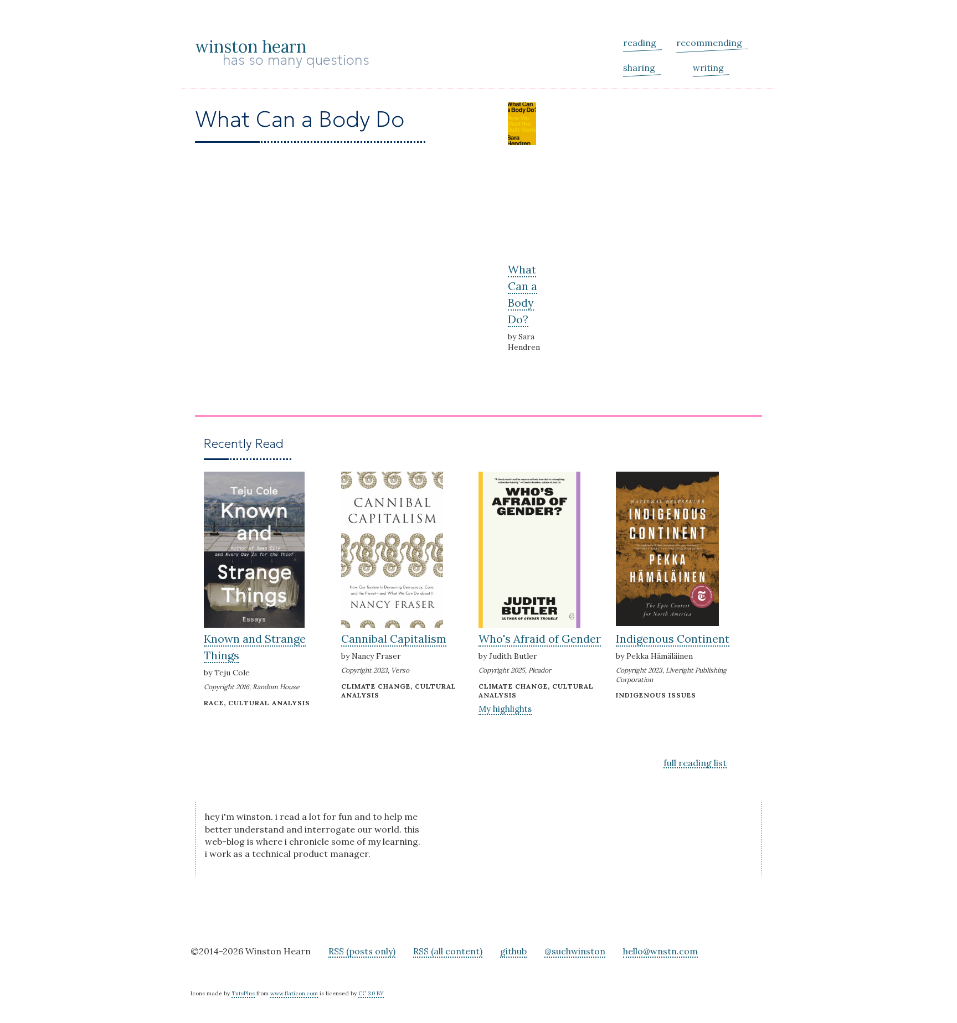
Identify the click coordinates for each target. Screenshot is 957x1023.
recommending (709, 42)
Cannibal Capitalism (393, 638)
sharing (639, 67)
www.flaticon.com (294, 993)
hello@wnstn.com (660, 951)
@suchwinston (574, 951)
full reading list (695, 763)
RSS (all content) (447, 951)
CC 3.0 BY (371, 993)
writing (708, 67)
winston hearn (250, 46)
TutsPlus (243, 993)
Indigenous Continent (672, 638)
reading (639, 42)
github (513, 951)
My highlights (505, 709)
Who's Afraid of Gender (539, 638)
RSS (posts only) (361, 951)
